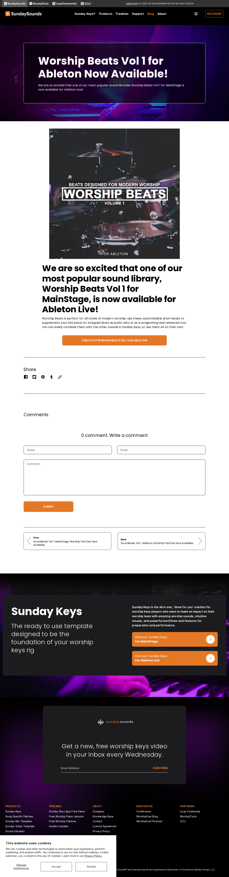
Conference (143, 811)
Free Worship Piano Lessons (66, 816)
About (161, 14)
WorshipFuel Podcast (149, 821)
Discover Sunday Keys (148, 634)
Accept (56, 866)
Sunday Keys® (85, 14)
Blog (150, 14)
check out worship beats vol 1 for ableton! (114, 340)
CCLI (183, 821)
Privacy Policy (101, 831)
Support (138, 14)
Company (98, 811)
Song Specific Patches (19, 816)
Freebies (122, 14)
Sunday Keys (13, 811)
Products (105, 14)
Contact (97, 821)
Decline (91, 866)
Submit (48, 506)
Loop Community (190, 811)
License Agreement (104, 826)
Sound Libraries (15, 831)
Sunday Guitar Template (20, 826)
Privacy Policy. (93, 856)
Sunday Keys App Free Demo (67, 811)
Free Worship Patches (62, 821)
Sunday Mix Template (18, 821)
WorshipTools (188, 816)
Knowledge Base (103, 816)
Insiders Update (58, 826)
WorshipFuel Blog (147, 816)
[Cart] (196, 14)
